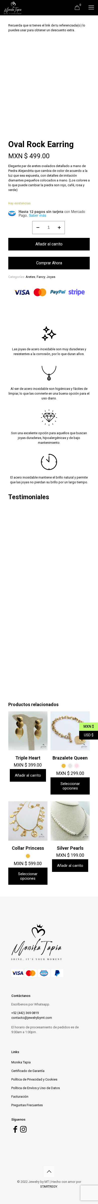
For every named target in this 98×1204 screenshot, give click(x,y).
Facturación (19, 1096)
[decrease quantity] (37, 227)
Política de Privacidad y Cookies (34, 1079)
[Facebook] (15, 1131)
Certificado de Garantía (27, 1071)
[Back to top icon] (49, 1171)
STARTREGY (48, 1186)
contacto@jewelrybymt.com (31, 1018)
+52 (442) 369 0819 (25, 1013)
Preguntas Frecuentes (27, 1105)
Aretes (30, 277)
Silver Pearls (70, 848)
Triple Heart (27, 758)
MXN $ (86, 725)
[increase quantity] (59, 227)
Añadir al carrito (49, 244)
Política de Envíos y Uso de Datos (35, 1088)
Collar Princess (28, 848)
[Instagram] (23, 1131)
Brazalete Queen (70, 758)
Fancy (41, 277)
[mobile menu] (91, 7)
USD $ (86, 734)
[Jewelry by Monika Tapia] (12, 7)
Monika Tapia (21, 1062)
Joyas (50, 277)
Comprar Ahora (49, 263)
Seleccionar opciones (70, 785)
